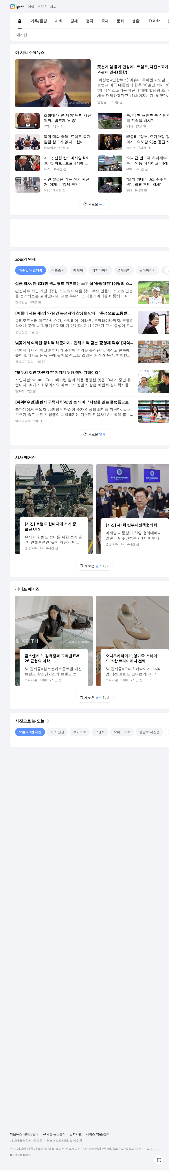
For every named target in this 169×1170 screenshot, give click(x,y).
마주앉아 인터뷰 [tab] (30, 270)
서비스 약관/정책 (97, 1134)
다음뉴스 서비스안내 (24, 1134)
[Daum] (13, 6)
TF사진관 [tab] (57, 732)
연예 (31, 6)
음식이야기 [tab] (147, 270)
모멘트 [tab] (100, 732)
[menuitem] (20, 20)
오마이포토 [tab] (122, 732)
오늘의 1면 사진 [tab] (30, 732)
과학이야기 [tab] (100, 270)
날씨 (53, 6)
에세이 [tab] (78, 270)
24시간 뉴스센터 (54, 1134)
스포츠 (42, 6)
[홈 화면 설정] (159, 1160)
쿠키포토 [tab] (79, 732)
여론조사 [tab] (57, 270)
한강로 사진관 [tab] (149, 732)
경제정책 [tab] (123, 270)
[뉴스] (20, 6)
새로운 (97, 204)
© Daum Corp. (20, 1155)
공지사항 (76, 1134)
